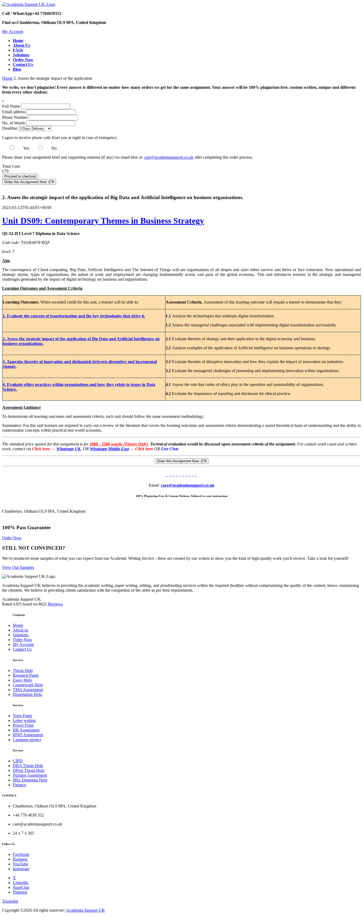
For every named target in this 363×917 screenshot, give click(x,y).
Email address (14, 112)
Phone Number (15, 117)
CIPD (18, 761)
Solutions (20, 635)
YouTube (20, 864)
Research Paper (26, 675)
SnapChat (21, 887)
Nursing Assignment (30, 775)
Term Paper (22, 715)
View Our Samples (18, 567)
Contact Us (22, 649)
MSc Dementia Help (30, 780)
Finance (19, 785)
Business (20, 859)
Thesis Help (23, 670)
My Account (12, 31)
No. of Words (14, 123)
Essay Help (22, 680)
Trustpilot (10, 901)
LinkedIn (20, 882)
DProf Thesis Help (28, 770)
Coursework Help (28, 685)
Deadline (9, 128)
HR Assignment (26, 730)
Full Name (11, 106)
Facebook (21, 854)
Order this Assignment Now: (29, 182)
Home (7, 78)
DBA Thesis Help (28, 765)
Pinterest (20, 892)
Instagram (21, 868)
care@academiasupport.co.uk (168, 157)
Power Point (23, 725)
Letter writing (24, 720)
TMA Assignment (28, 689)
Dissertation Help (27, 694)
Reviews (55, 604)
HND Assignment (28, 735)
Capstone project (27, 739)
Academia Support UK (85, 910)
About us (20, 630)
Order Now (12, 538)
